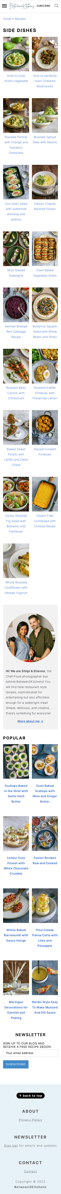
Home (7, 18)
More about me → (30, 721)
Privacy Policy (30, 1119)
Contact (30, 1171)
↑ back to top (30, 1095)
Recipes (20, 18)
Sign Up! (11, 1145)
